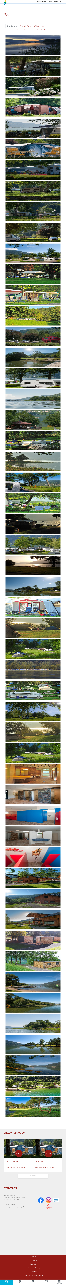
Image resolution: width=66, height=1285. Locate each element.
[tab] (12, 26)
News (34, 1257)
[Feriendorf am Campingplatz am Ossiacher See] (33, 919)
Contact (49, 2)
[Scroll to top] (62, 1276)
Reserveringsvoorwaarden (34, 1275)
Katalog (34, 1260)
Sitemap (34, 1271)
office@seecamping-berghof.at (15, 1207)
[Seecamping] (5, 3)
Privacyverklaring (34, 1268)
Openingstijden (41, 2)
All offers (33, 1176)
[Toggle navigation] (61, 5)
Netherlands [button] (57, 2)
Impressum (34, 1264)
